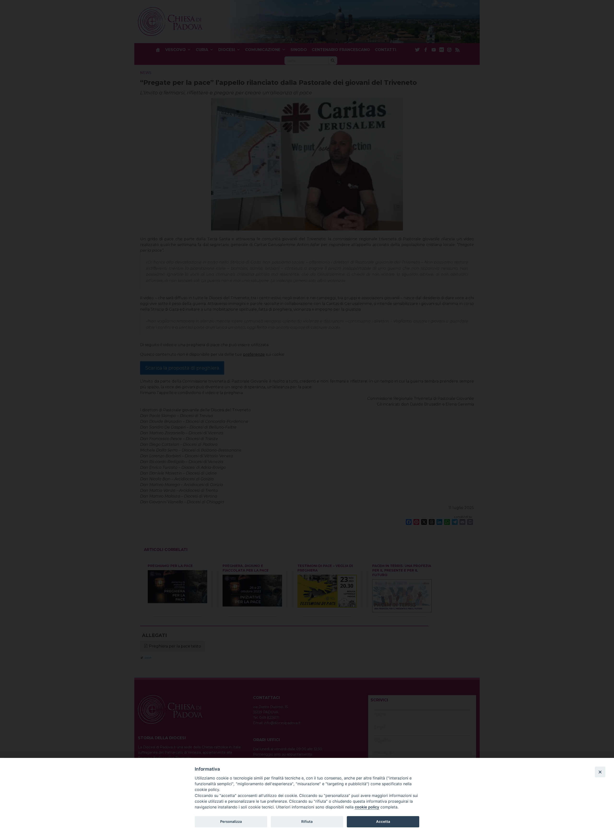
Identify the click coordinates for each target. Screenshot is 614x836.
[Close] (600, 772)
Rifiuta (307, 821)
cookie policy (367, 807)
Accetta (383, 821)
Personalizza (231, 821)
